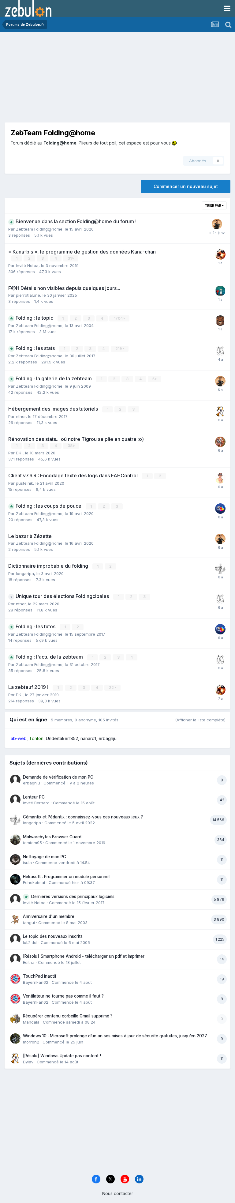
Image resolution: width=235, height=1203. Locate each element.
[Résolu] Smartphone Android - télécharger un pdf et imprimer (83, 956)
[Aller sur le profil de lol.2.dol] (15, 939)
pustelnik (24, 483)
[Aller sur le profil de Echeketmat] (15, 879)
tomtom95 (32, 842)
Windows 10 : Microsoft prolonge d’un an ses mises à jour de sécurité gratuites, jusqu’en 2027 (115, 1035)
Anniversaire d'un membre (48, 916)
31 (70, 258)
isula (27, 862)
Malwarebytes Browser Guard (52, 836)
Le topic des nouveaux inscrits (53, 936)
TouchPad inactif (39, 976)
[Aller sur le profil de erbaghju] (15, 780)
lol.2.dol (30, 942)
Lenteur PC (34, 797)
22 (112, 687)
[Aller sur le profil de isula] (15, 859)
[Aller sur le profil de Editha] (15, 959)
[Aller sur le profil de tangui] (15, 919)
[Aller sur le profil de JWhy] (220, 320)
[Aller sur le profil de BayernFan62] (15, 979)
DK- (19, 452)
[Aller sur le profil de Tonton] (220, 254)
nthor (21, 416)
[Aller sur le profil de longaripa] (220, 568)
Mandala (31, 1022)
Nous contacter (117, 1193)
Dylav (28, 1061)
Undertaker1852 (62, 738)
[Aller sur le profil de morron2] (15, 1038)
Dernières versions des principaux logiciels (72, 896)
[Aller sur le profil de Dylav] (220, 411)
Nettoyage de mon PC (44, 856)
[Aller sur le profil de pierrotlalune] (220, 291)
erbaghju (108, 738)
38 (70, 445)
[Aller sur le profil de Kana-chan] (220, 442)
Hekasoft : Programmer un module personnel (66, 876)
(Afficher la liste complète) (200, 719)
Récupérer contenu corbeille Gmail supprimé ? (68, 1015)
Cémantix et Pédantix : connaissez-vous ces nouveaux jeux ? (83, 816)
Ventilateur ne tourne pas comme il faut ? (63, 996)
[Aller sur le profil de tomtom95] (15, 839)
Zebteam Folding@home (39, 229)
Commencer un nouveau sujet (186, 186)
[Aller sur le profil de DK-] (220, 351)
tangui (29, 922)
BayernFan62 (35, 982)
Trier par (213, 205)
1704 (119, 318)
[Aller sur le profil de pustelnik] (220, 478)
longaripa (25, 573)
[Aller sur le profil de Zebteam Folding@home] (220, 508)
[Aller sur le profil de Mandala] (15, 1018)
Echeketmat (34, 882)
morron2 (31, 1041)
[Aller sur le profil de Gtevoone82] (217, 224)
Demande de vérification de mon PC (58, 777)
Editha (29, 962)
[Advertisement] (76, 79)
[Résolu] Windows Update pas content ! (62, 1055)
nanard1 (88, 738)
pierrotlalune (28, 295)
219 (119, 348)
